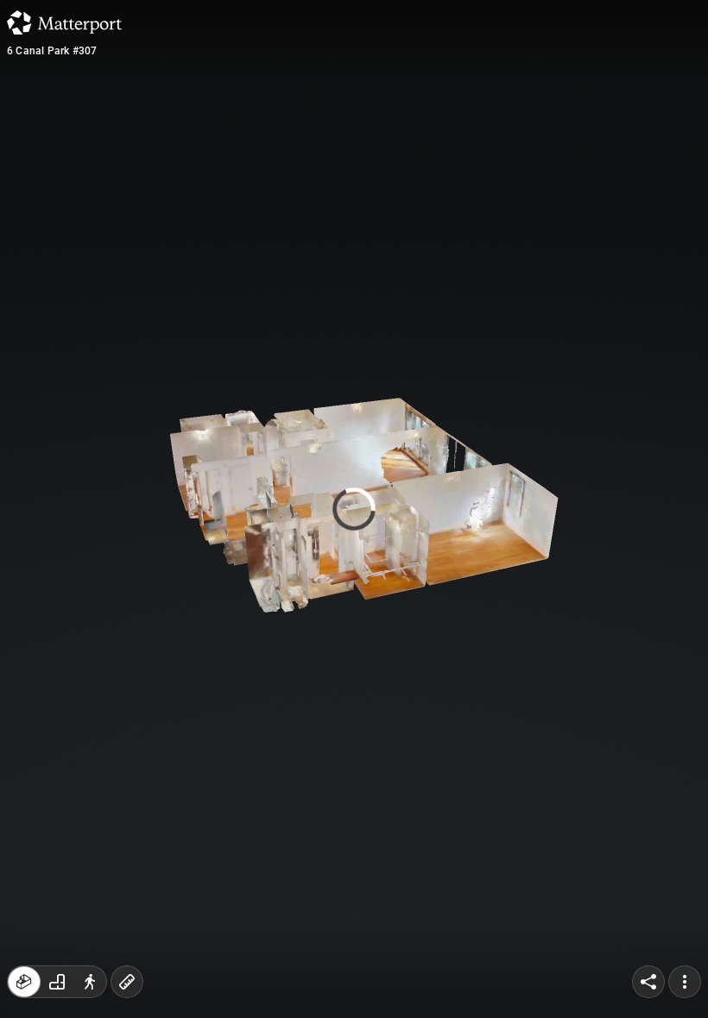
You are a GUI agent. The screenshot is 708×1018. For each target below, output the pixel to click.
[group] (57, 981)
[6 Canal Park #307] (354, 509)
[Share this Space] (648, 981)
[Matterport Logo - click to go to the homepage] (64, 22)
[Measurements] (127, 981)
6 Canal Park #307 (52, 51)
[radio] (24, 981)
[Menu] (684, 981)
